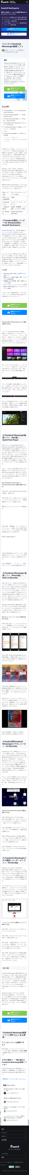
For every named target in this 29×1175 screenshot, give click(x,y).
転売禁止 (21, 1162)
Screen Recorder (13, 2)
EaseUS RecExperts (8, 230)
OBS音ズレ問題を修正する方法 (12, 1098)
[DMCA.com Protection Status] (18, 1166)
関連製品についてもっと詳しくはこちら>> (15, 1079)
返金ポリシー (11, 1162)
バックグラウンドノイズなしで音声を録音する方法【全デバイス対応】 (14, 1117)
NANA (6, 50)
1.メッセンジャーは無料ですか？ (11, 137)
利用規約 (16, 1162)
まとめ (5, 131)
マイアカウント (3, 1164)
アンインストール (3, 1162)
